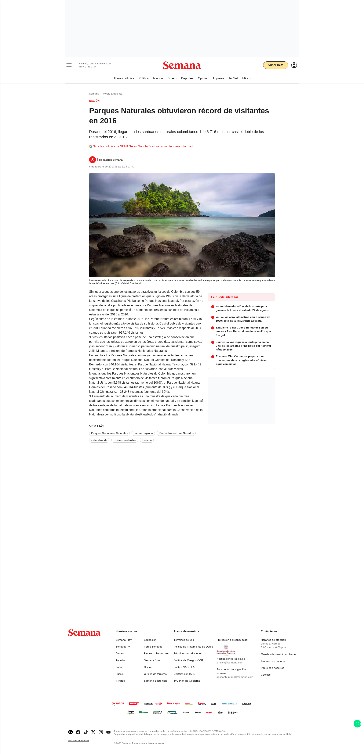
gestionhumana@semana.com (235, 676)
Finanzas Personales (156, 653)
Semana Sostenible (155, 680)
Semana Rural (152, 660)
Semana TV (123, 646)
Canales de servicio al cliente (278, 654)
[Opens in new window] (78, 732)
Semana (94, 93)
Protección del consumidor (232, 639)
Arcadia (120, 660)
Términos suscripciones (188, 653)
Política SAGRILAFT (186, 667)
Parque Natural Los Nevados (176, 433)
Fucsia (120, 673)
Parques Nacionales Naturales (109, 433)
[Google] (70, 732)
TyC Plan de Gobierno (187, 680)
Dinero (120, 653)
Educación (150, 639)
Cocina (148, 667)
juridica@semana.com (230, 662)
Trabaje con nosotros (273, 660)
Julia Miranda (99, 440)
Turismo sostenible (124, 440)
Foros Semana (153, 646)
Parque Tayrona (143, 433)
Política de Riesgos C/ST (188, 660)
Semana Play (124, 639)
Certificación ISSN (184, 673)
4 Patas (120, 680)
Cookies (266, 674)
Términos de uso (184, 639)
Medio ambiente (112, 93)
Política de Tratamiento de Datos (193, 646)
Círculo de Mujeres (155, 673)
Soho (119, 667)
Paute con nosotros (272, 667)
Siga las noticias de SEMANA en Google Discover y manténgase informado (143, 146)
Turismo (147, 440)
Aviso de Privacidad (82, 740)
